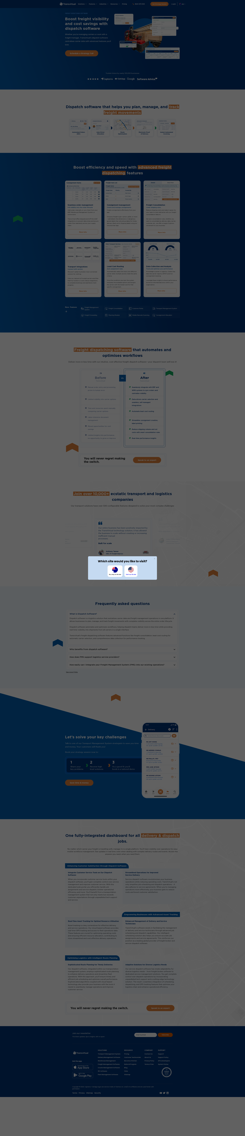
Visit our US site (131, 574)
